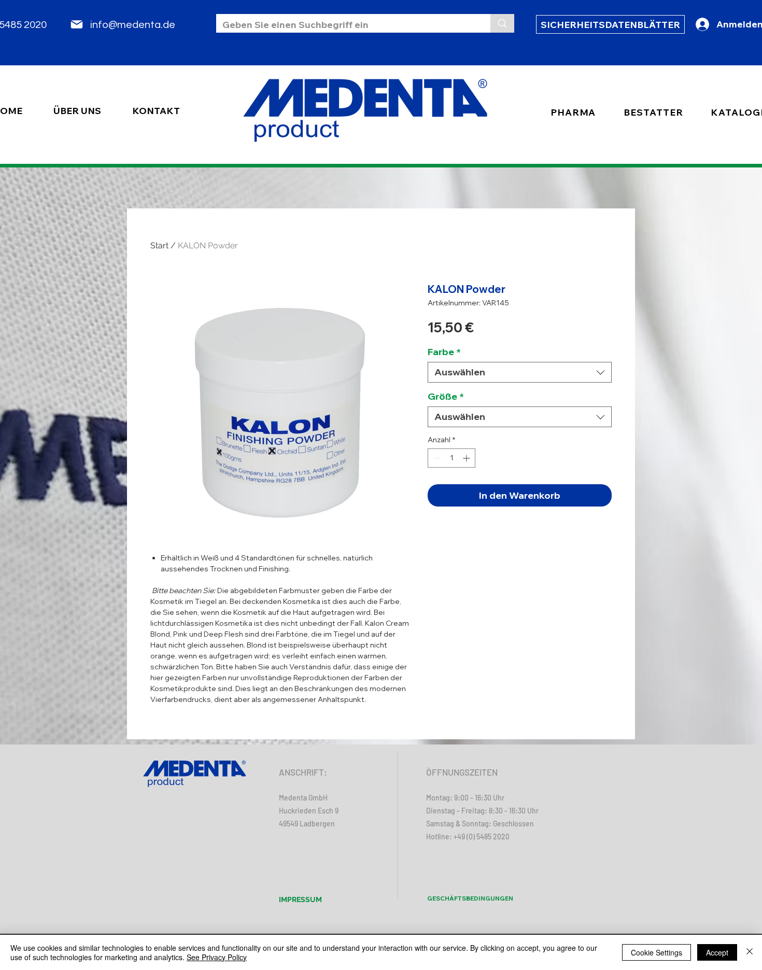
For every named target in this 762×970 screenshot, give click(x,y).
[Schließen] (749, 952)
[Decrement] (435, 458)
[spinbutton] (451, 458)
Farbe (444, 352)
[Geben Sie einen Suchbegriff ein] (502, 23)
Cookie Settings (656, 952)
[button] (653, 112)
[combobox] (520, 372)
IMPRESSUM (300, 899)
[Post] (76, 24)
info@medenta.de (132, 25)
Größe (446, 396)
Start (159, 245)
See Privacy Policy (217, 957)
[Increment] (467, 458)
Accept (717, 952)
